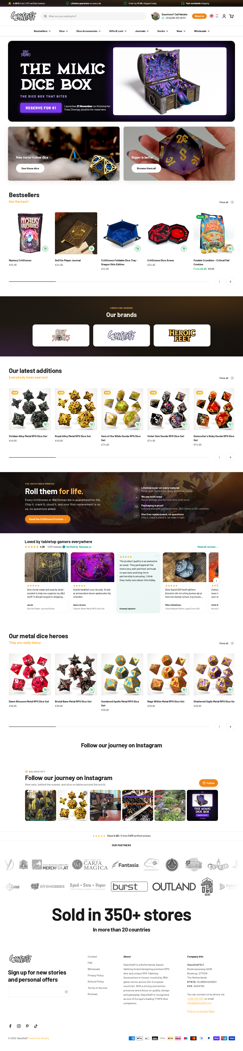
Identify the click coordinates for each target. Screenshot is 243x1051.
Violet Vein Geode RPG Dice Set (165, 436)
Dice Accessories (86, 30)
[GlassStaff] (121, 81)
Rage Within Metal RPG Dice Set (165, 701)
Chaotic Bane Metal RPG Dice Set (89, 608)
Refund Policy (96, 981)
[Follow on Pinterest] (27, 1026)
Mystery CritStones (20, 260)
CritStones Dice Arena (160, 260)
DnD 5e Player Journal (68, 260)
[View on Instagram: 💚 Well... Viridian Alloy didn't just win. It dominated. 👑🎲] (40, 805)
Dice (62, 30)
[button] (121, 3)
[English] (211, 16)
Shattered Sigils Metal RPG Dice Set (214, 701)
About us (199, 16)
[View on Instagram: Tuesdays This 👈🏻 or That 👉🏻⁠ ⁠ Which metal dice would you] (73, 805)
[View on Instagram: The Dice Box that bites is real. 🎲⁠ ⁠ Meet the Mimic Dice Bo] (202, 805)
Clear (138, 16)
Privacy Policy (96, 975)
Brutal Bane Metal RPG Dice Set (73, 701)
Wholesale (200, 30)
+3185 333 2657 (195, 998)
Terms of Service (97, 987)
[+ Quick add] (45, 249)
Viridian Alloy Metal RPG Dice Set (28, 436)
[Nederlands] (217, 16)
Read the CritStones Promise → (47, 519)
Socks (161, 30)
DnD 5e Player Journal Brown (41, 608)
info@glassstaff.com (199, 1002)
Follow (210, 783)
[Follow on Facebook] (10, 1026)
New (179, 30)
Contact (92, 956)
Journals (140, 30)
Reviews (93, 994)
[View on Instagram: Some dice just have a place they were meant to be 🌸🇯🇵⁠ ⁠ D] (170, 805)
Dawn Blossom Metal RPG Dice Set (29, 701)
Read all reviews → (208, 546)
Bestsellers (40, 30)
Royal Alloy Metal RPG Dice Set (73, 436)
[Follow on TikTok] (36, 1026)
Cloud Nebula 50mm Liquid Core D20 (182, 608)
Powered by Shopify (38, 1038)
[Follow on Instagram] (19, 1026)
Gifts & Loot (116, 30)
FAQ (90, 962)
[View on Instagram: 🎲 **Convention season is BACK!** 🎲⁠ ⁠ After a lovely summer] (137, 805)
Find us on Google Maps (201, 1011)
